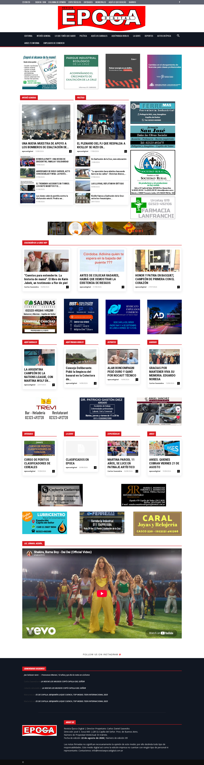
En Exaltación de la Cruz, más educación (108, 159)
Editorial (28, 35)
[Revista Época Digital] (102, 18)
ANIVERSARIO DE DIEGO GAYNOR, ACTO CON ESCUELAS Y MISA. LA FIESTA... (53, 172)
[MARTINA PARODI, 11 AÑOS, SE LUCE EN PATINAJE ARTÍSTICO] (123, 448)
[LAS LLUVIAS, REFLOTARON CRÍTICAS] (82, 186)
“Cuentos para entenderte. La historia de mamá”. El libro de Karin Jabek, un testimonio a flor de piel (46, 279)
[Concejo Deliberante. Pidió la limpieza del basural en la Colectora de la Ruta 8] (81, 356)
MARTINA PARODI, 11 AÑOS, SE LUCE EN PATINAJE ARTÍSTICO (121, 463)
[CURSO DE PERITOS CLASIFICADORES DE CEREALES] (39, 448)
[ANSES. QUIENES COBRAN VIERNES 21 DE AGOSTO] (164, 448)
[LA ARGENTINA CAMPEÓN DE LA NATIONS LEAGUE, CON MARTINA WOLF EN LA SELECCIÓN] (39, 357)
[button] (178, 36)
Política (83, 35)
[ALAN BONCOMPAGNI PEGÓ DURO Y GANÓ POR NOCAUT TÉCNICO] (123, 356)
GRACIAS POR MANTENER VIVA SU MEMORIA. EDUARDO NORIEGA (162, 373)
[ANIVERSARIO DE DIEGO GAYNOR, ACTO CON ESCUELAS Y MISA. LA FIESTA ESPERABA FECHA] (27, 173)
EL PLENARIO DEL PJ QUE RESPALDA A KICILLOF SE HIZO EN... (101, 145)
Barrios (132, 2)
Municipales (100, 2)
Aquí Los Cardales (99, 35)
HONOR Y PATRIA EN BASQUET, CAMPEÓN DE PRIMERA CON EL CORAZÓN (154, 279)
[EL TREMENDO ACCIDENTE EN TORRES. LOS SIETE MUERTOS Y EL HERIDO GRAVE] (27, 186)
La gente (137, 35)
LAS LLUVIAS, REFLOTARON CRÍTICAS (107, 183)
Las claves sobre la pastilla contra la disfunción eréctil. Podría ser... (52, 197)
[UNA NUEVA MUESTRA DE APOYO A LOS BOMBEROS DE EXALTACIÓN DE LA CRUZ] (47, 122)
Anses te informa (31, 42)
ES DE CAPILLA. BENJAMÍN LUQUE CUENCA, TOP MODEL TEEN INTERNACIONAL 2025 (72, 694)
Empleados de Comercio (54, 42)
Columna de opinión (57, 2)
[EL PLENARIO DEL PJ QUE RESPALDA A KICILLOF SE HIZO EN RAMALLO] (102, 122)
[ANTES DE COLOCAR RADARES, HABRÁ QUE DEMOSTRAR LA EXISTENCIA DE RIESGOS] (102, 261)
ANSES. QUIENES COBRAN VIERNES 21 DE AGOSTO (164, 463)
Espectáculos (74, 2)
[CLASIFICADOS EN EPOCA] (81, 448)
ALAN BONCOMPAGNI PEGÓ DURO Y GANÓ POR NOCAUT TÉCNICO (122, 371)
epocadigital (27, 151)
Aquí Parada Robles (120, 35)
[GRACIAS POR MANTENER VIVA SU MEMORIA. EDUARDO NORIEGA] (164, 356)
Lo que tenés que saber (65, 35)
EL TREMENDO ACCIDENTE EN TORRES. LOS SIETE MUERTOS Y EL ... (53, 184)
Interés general (44, 35)
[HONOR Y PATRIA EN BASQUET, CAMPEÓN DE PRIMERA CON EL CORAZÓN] (157, 261)
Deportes (149, 35)
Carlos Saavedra (31, 287)
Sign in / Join (40, 2)
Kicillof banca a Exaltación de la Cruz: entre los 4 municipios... (107, 197)
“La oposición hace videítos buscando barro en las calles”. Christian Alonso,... (108, 172)
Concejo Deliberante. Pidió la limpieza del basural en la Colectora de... (80, 373)
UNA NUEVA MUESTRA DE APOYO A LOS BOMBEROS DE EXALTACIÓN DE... (45, 145)
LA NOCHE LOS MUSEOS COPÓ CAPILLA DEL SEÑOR (63, 681)
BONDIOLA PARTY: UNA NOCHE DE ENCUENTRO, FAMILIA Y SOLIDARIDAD (52, 160)
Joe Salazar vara (31, 674)
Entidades (88, 2)
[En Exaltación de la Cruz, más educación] (82, 161)
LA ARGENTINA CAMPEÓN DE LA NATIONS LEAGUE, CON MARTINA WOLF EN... (38, 375)
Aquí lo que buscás (117, 2)
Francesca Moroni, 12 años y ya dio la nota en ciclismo (66, 674)
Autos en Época (164, 35)
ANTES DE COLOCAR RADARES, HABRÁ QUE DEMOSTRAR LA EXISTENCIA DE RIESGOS (99, 279)
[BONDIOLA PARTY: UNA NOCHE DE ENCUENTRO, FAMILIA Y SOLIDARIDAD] (27, 161)
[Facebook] (179, 2)
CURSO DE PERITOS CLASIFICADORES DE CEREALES (37, 463)
